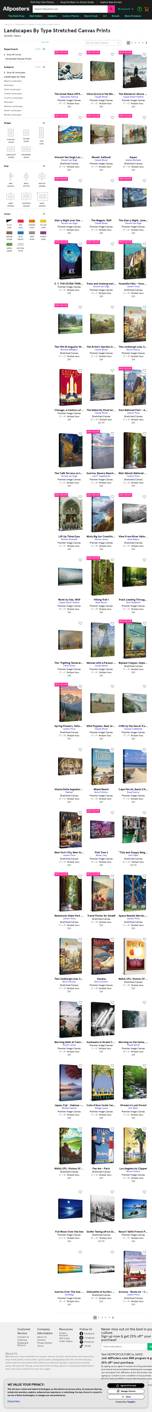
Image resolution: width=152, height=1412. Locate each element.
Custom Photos (70, 16)
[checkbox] (10, 179)
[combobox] (70, 9)
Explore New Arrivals (111, 2)
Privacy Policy (14, 1401)
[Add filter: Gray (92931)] (32, 232)
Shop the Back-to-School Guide (77, 2)
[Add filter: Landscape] (11, 149)
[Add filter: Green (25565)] (9, 244)
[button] (42, 2)
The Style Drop (16, 16)
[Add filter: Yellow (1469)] (43, 220)
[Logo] (16, 9)
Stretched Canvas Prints (48, 24)
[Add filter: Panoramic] (26, 149)
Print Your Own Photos (42, 2)
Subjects (8, 24)
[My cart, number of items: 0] (146, 9)
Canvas (31, 24)
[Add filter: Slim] (41, 132)
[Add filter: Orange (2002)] (32, 220)
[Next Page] (146, 43)
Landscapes (20, 24)
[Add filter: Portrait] (11, 132)
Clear (38, 67)
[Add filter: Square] (26, 132)
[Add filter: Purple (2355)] (43, 232)
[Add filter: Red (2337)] (20, 220)
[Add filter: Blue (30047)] (20, 232)
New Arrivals (91, 16)
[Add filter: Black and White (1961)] (9, 220)
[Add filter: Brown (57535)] (9, 232)
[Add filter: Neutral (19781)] (20, 244)
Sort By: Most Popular (97, 43)
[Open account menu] (132, 9)
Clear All (45, 42)
